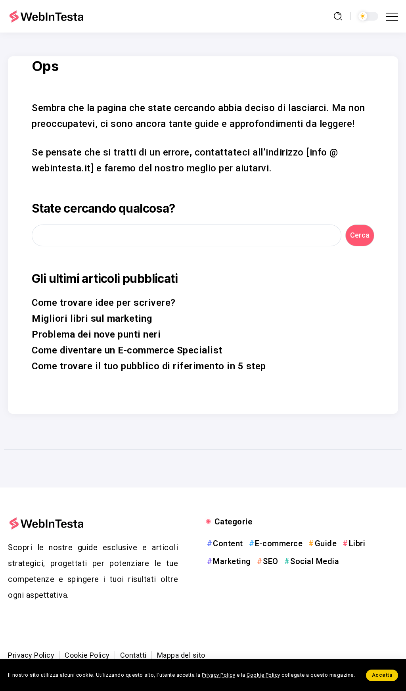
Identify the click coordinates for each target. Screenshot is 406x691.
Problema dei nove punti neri (96, 334)
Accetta (382, 675)
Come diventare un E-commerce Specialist (127, 350)
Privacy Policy (218, 675)
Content (228, 543)
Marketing (232, 561)
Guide (326, 543)
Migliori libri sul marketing (92, 318)
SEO (270, 561)
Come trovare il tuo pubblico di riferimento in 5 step (149, 366)
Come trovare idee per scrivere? (104, 302)
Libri (357, 543)
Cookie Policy (263, 675)
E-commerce (279, 543)
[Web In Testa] (47, 16)
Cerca (360, 235)
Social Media (314, 561)
